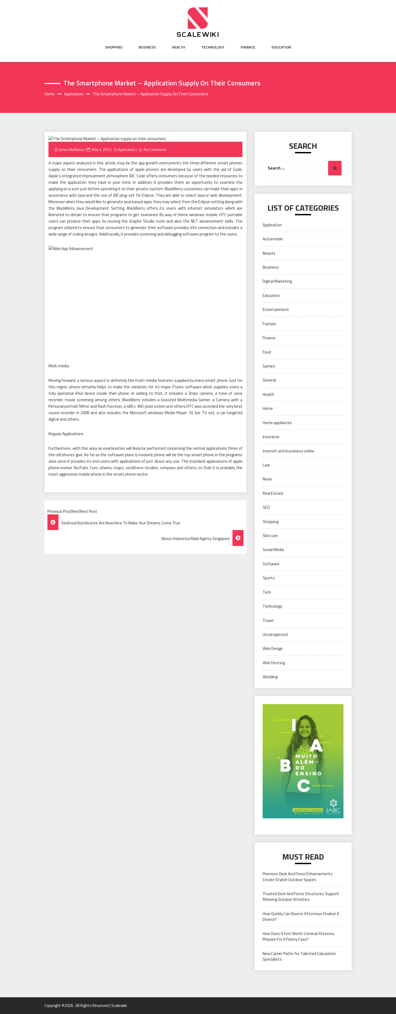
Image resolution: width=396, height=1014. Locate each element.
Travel (268, 620)
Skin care (270, 535)
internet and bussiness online (288, 451)
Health (178, 47)
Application (126, 149)
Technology (212, 47)
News (267, 479)
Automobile (273, 239)
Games (269, 366)
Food (267, 352)
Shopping (114, 47)
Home (268, 408)
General (269, 380)
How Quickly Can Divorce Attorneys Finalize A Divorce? (301, 916)
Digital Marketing (277, 281)
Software (271, 564)
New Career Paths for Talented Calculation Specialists (299, 956)
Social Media (273, 549)
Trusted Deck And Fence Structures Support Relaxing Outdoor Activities (301, 896)
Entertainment (276, 309)
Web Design (273, 648)
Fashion (269, 324)
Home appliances (277, 423)
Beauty (269, 253)
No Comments (155, 149)
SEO (266, 507)
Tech (267, 592)
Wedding (270, 677)
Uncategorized (275, 634)
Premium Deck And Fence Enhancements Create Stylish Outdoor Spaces (298, 877)
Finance (248, 47)
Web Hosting (274, 663)
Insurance (271, 437)
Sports (269, 578)
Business (147, 47)
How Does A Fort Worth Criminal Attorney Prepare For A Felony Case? (298, 936)
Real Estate (273, 493)
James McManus (71, 149)
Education (281, 47)
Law (266, 465)
